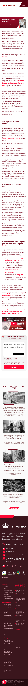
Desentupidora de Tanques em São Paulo (7, 612)
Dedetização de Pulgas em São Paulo (8, 666)
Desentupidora (19, 637)
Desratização (11, 24)
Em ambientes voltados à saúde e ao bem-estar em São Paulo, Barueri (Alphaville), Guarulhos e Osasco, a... (14, 411)
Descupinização (6, 24)
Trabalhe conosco (7, 596)
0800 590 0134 (10, 552)
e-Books (18, 633)
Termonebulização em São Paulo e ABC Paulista (20, 604)
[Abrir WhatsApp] (24, 682)
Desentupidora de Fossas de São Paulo (8, 616)
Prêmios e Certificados (8, 592)
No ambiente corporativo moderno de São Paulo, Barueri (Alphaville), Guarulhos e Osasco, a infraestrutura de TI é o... (14, 499)
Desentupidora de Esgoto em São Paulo (8, 608)
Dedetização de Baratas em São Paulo (8, 641)
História (5, 588)
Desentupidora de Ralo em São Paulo (8, 626)
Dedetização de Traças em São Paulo (8, 658)
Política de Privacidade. (18, 364)
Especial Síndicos (19, 640)
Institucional (5, 584)
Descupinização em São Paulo (20, 591)
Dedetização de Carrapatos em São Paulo (7, 662)
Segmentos (6, 594)
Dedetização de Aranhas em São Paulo (8, 644)
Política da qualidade (8, 590)
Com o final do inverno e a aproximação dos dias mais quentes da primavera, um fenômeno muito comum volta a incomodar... (14, 469)
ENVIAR (14, 367)
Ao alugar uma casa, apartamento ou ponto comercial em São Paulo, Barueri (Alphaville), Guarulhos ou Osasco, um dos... (14, 440)
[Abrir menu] (23, 4)
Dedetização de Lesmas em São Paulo (8, 655)
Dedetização (5, 638)
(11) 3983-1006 (10, 548)
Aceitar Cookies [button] (19, 353)
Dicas (17, 644)
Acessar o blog (14, 508)
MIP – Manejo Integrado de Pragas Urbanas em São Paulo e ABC (21, 598)
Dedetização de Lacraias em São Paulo (8, 652)
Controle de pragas (20, 635)
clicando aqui (10, 91)
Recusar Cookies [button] (8, 353)
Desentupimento (6, 602)
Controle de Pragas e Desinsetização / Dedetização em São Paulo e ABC (20, 586)
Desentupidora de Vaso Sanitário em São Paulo (8, 633)
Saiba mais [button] (16, 349)
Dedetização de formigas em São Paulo (7, 670)
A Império (6, 586)
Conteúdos (17, 629)
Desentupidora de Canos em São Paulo (8, 623)
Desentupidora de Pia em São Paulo (8, 629)
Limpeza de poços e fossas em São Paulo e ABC (20, 620)
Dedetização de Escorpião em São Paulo (7, 648)
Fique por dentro (19, 631)
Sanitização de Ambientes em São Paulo (20, 612)
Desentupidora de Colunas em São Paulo (8, 619)
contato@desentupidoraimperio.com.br (14, 555)
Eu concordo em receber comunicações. (11, 359)
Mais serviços (18, 608)
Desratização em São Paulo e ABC (20, 594)
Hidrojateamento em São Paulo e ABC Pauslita (20, 624)
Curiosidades (18, 642)
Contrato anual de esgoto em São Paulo (8, 605)
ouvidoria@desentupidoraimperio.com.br (12, 579)
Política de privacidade (8, 598)
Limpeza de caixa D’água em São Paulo (20, 616)
